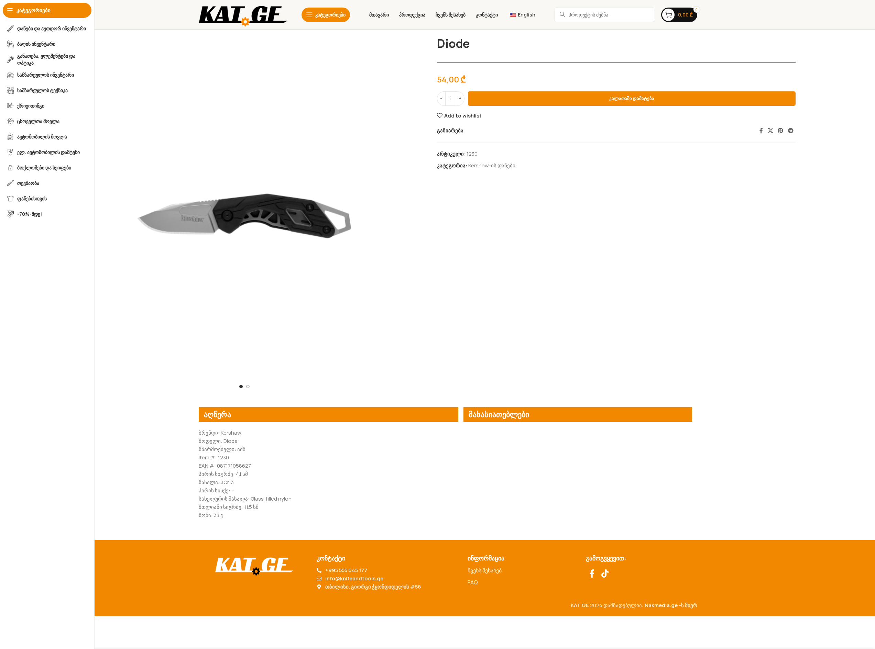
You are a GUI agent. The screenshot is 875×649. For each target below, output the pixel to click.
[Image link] (254, 564)
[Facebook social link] (761, 130)
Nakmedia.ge (661, 605)
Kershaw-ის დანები (491, 165)
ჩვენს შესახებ (485, 570)
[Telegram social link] (791, 130)
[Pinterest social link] (781, 130)
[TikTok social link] (605, 574)
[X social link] (770, 130)
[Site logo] (243, 14)
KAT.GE (580, 605)
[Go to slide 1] (241, 386)
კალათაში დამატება (631, 98)
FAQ (473, 582)
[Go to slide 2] (248, 386)
